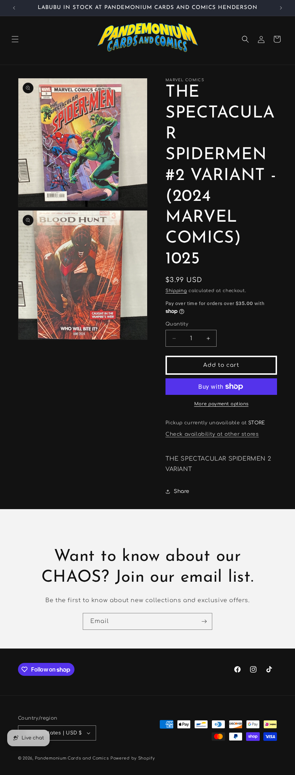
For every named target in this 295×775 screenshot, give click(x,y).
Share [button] (182, 491)
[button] (15, 39)
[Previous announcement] (14, 8)
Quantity (176, 324)
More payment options (221, 403)
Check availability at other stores (212, 434)
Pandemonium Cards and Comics (72, 758)
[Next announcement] (281, 8)
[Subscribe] (204, 621)
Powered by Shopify (132, 758)
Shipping (176, 290)
